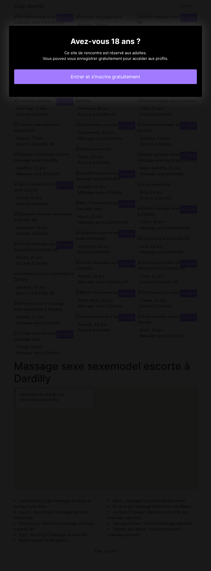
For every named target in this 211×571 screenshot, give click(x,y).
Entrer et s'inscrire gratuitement (105, 76)
